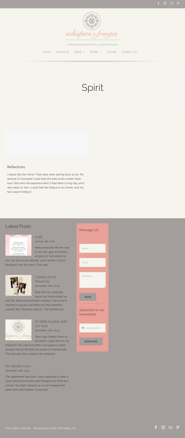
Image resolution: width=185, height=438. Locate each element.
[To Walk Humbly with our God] (18, 329)
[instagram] (165, 3)
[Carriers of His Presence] (18, 285)
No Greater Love (18, 366)
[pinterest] (178, 3)
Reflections (16, 167)
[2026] (18, 245)
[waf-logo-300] (92, 11)
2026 (38, 237)
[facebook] (158, 3)
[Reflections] (47, 143)
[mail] (171, 3)
